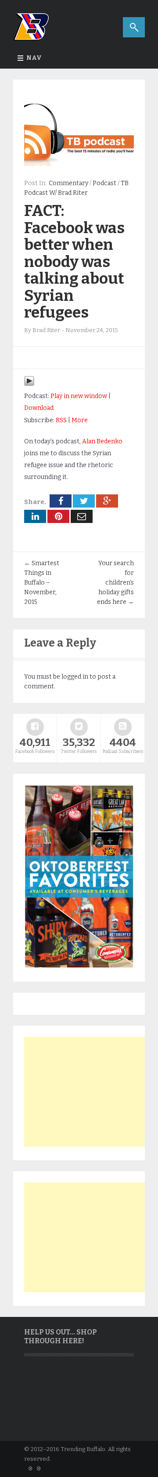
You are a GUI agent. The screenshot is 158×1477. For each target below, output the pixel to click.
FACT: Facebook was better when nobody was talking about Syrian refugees (74, 261)
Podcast (104, 183)
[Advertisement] (90, 1092)
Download (39, 408)
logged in (74, 676)
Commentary (68, 183)
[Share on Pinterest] (58, 516)
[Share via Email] (82, 516)
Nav (34, 58)
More (80, 420)
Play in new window (78, 396)
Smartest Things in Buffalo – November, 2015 (41, 582)
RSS (61, 420)
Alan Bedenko (102, 441)
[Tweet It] (84, 501)
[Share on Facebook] (61, 501)
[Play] (29, 384)
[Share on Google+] (107, 501)
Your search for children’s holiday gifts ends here (115, 582)
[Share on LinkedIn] (35, 516)
